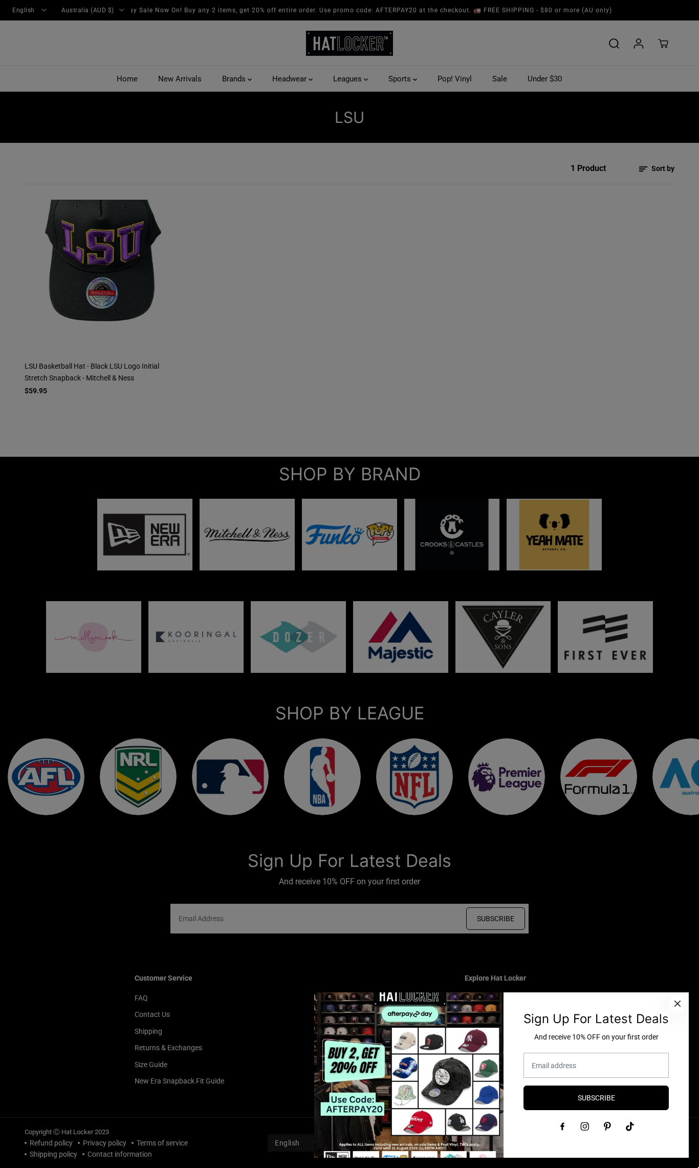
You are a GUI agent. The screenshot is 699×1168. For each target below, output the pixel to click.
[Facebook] (562, 1126)
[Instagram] (585, 1126)
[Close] (677, 1003)
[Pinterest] (607, 1126)
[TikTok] (630, 1126)
